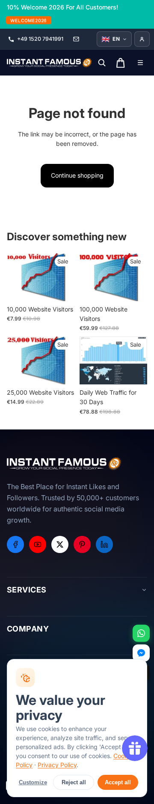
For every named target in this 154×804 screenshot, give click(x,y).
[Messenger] (141, 653)
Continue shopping (77, 175)
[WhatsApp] (141, 633)
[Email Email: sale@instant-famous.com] (76, 39)
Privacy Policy (57, 764)
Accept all (118, 782)
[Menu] (140, 62)
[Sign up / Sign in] (142, 39)
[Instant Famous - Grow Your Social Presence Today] (49, 63)
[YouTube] (37, 544)
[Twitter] (59, 544)
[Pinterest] (82, 544)
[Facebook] (15, 544)
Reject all (74, 782)
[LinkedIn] (104, 544)
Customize (33, 782)
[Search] (101, 62)
